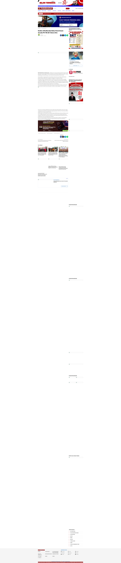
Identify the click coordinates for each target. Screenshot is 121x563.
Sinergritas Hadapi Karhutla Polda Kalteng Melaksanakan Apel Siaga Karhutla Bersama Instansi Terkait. (52, 153)
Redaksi (39, 551)
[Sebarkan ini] (61, 35)
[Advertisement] (53, 44)
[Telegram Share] (65, 35)
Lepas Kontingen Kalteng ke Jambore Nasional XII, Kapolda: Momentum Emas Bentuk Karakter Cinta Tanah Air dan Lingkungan (63, 155)
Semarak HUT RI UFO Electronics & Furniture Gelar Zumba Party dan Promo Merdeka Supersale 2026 (42, 174)
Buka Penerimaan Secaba (42, 133)
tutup (61, 561)
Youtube (63, 554)
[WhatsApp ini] (67, 35)
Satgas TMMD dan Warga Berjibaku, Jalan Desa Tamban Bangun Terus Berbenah (53, 167)
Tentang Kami (47, 551)
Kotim (71, 545)
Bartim (71, 536)
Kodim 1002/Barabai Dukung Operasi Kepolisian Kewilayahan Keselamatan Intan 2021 (44, 140)
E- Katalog (39, 557)
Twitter (70, 551)
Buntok (71, 539)
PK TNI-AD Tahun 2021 (57, 133)
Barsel (71, 537)
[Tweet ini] (63, 35)
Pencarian (67, 8)
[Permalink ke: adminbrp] (39, 35)
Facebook (63, 551)
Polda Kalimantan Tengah (74, 532)
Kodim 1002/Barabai (50, 133)
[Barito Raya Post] (45, 8)
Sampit (71, 542)
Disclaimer (39, 556)
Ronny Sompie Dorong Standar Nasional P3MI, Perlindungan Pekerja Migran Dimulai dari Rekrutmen (63, 168)
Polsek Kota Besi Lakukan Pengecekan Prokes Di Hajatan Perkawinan (61, 140)
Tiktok (70, 554)
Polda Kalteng (72, 534)
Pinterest (77, 551)
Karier (46, 556)
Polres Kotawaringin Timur (74, 544)
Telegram (77, 554)
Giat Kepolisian (72, 531)
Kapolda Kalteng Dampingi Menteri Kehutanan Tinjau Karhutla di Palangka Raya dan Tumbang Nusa (42, 153)
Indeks (53, 556)
